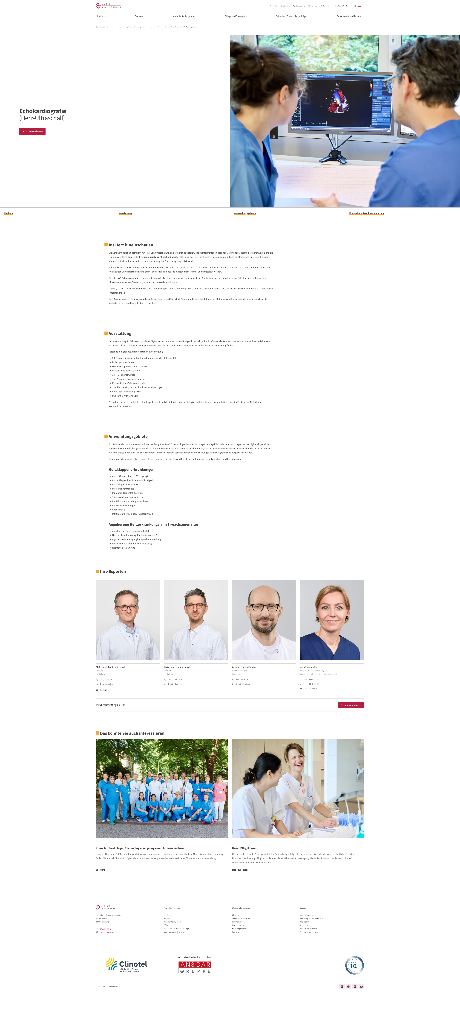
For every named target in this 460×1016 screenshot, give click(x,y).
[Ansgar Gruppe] (196, 965)
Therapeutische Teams (241, 918)
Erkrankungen (238, 925)
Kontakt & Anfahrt (341, 6)
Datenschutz (305, 925)
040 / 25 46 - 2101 (107, 679)
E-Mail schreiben (106, 684)
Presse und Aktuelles (308, 928)
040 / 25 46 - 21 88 (312, 679)
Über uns (286, 6)
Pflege (166, 925)
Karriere (314, 6)
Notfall (359, 6)
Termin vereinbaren (351, 705)
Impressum (304, 922)
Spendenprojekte (307, 915)
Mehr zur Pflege (240, 869)
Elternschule (300, 6)
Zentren (167, 918)
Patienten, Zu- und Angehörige (176, 928)
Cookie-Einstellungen (309, 932)
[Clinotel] (128, 965)
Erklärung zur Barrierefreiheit (312, 918)
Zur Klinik (101, 869)
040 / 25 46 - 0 (105, 929)
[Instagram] (355, 986)
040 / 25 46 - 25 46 (107, 932)
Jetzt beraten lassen (32, 131)
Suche (275, 6)
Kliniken (167, 915)
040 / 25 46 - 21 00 (312, 684)
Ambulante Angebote (172, 922)
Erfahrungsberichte (240, 928)
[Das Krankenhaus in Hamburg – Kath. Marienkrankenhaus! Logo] (108, 6)
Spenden (326, 6)
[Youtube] (361, 986)
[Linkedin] (342, 986)
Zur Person (101, 690)
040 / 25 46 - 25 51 (243, 679)
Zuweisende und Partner (174, 932)
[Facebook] (348, 986)
